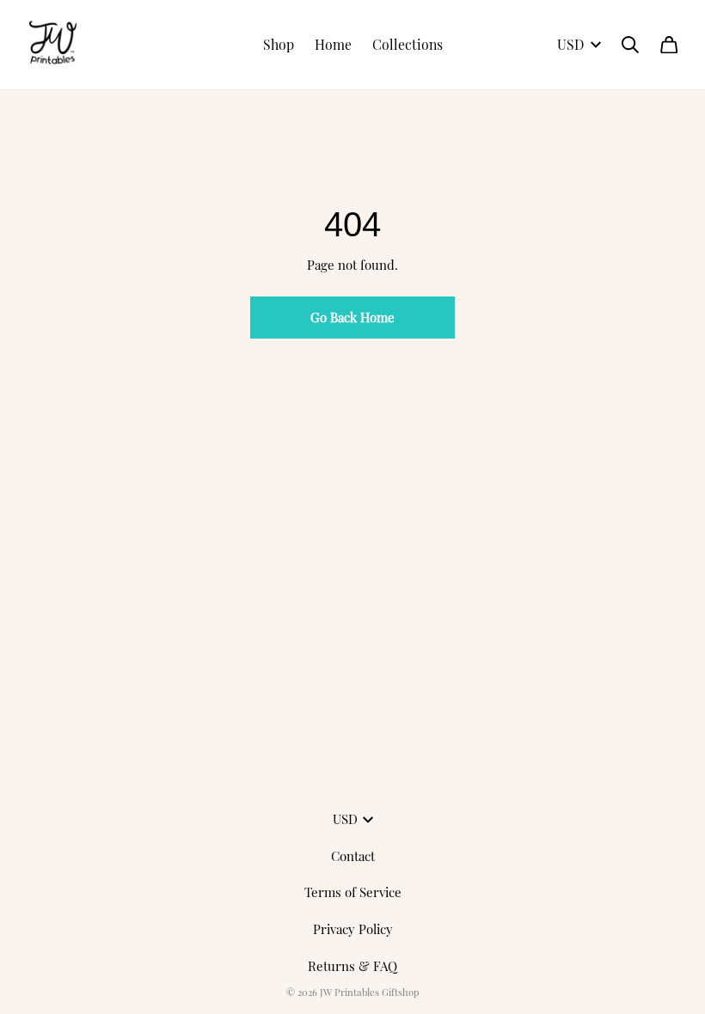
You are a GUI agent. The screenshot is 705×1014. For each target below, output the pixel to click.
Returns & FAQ (352, 965)
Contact (353, 855)
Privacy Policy (353, 929)
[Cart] (668, 44)
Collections (407, 44)
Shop (278, 44)
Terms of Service (353, 892)
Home (333, 44)
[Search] (630, 44)
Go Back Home (352, 317)
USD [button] (570, 44)
